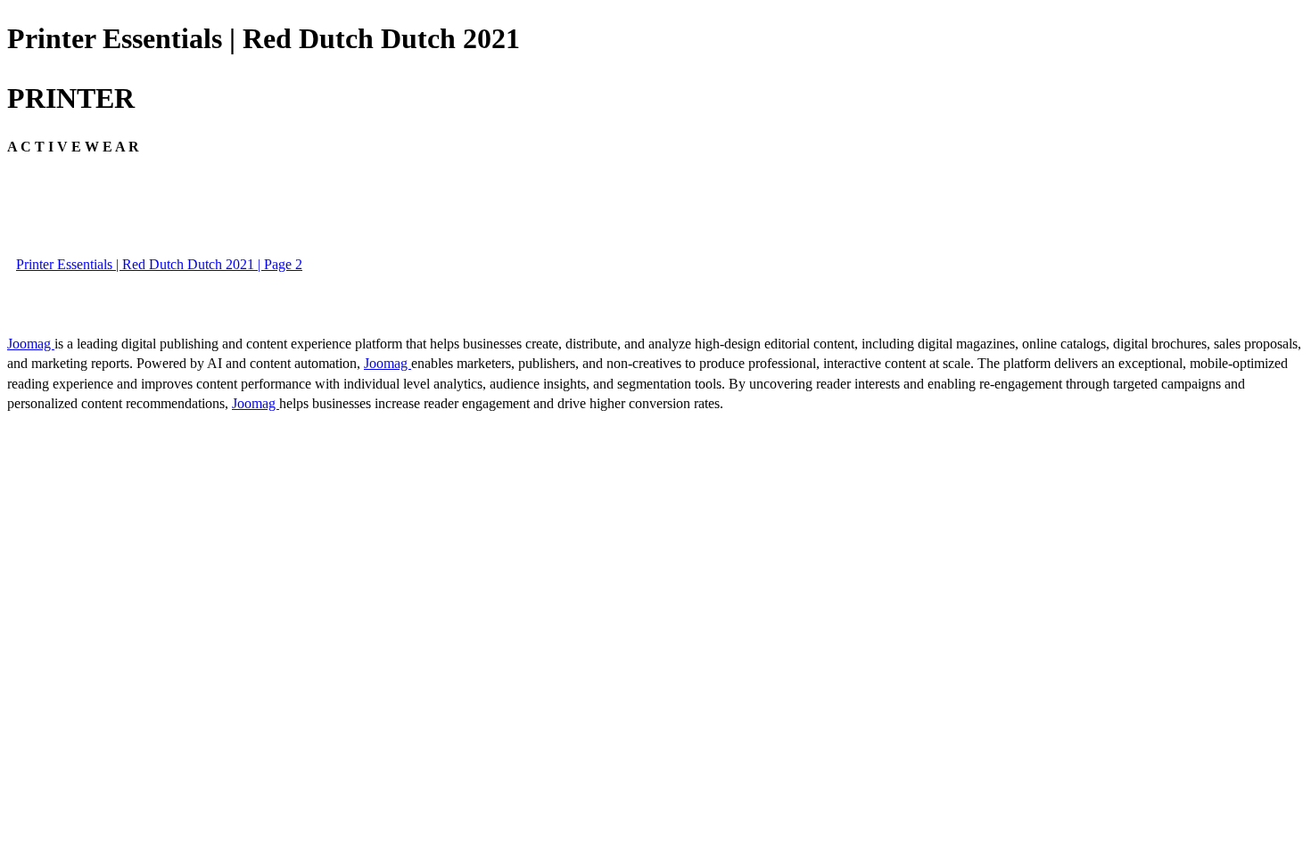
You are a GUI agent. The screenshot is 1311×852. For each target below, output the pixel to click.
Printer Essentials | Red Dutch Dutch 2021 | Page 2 (159, 264)
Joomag (30, 343)
